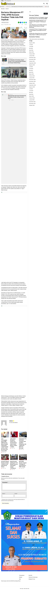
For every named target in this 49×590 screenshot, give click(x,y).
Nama (3, 493)
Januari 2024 (31, 99)
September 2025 (32, 63)
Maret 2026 (31, 52)
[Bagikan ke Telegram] (26, 22)
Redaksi (20, 577)
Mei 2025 (31, 70)
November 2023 (32, 103)
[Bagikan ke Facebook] (20, 22)
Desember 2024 (32, 79)
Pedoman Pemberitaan (33, 577)
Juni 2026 (31, 46)
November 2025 (32, 59)
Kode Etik (30, 575)
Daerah (7, 8)
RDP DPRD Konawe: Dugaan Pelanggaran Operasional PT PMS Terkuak (23, 464)
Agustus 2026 (32, 42)
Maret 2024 (31, 96)
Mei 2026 (31, 48)
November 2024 (32, 81)
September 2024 (32, 85)
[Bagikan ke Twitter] (22, 22)
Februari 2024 (32, 98)
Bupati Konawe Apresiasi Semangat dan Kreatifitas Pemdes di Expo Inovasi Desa (17, 97)
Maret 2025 (31, 74)
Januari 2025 (31, 77)
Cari (30, 11)
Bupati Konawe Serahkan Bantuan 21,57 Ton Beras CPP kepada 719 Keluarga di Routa (37, 22)
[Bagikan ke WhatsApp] (24, 22)
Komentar (5, 482)
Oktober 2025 (32, 61)
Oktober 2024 (32, 83)
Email (16, 493)
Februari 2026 (32, 53)
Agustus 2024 (32, 87)
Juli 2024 (31, 88)
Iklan (20, 579)
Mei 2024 (31, 92)
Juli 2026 (31, 44)
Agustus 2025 (32, 64)
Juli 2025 (31, 66)
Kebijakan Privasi (32, 579)
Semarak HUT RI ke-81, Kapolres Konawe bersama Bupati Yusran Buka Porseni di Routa (38, 30)
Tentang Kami (21, 575)
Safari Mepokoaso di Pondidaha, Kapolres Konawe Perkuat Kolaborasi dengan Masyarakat (16, 6)
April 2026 (31, 50)
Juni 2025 (31, 68)
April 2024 (31, 94)
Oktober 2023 (32, 105)
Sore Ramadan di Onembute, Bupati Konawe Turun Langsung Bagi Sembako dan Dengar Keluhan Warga (17, 61)
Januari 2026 (31, 55)
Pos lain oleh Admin (13, 422)
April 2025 (31, 72)
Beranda (2, 8)
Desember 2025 (32, 57)
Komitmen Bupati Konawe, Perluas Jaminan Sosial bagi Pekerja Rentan (5, 464)
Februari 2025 (32, 75)
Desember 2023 (32, 101)
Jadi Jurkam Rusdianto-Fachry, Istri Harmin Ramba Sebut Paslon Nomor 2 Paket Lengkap (13, 442)
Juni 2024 (31, 90)
